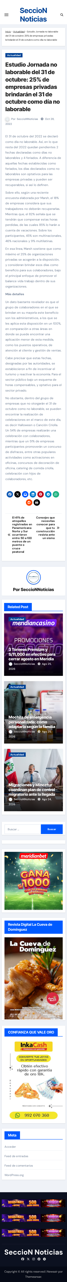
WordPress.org (14, 1175)
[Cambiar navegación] (6, 15)
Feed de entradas (16, 1156)
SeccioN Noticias (33, 14)
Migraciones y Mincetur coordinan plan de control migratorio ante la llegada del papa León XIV (32, 792)
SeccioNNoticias (27, 119)
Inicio (8, 31)
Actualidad (19, 31)
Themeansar (33, 1277)
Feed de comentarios (18, 1165)
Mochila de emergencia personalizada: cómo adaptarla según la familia (32, 722)
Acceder (10, 1147)
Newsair (52, 1271)
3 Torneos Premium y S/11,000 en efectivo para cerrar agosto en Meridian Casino (32, 656)
